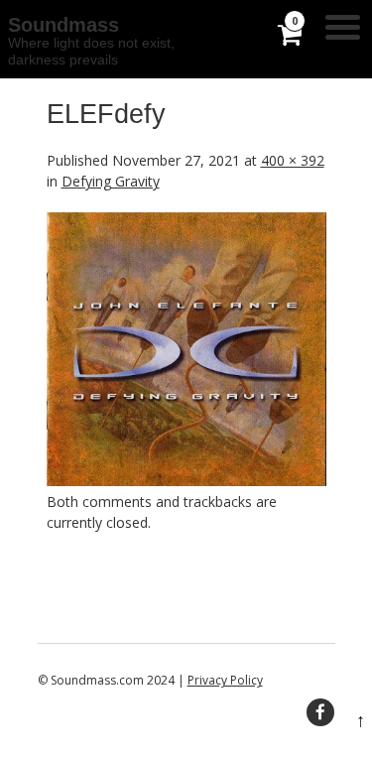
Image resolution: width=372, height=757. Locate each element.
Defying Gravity (111, 181)
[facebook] (320, 712)
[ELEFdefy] (186, 480)
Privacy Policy (225, 680)
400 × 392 (292, 160)
